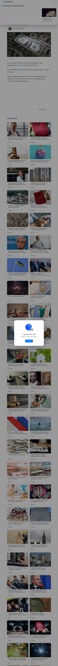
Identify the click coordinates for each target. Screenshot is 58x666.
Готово (29, 341)
